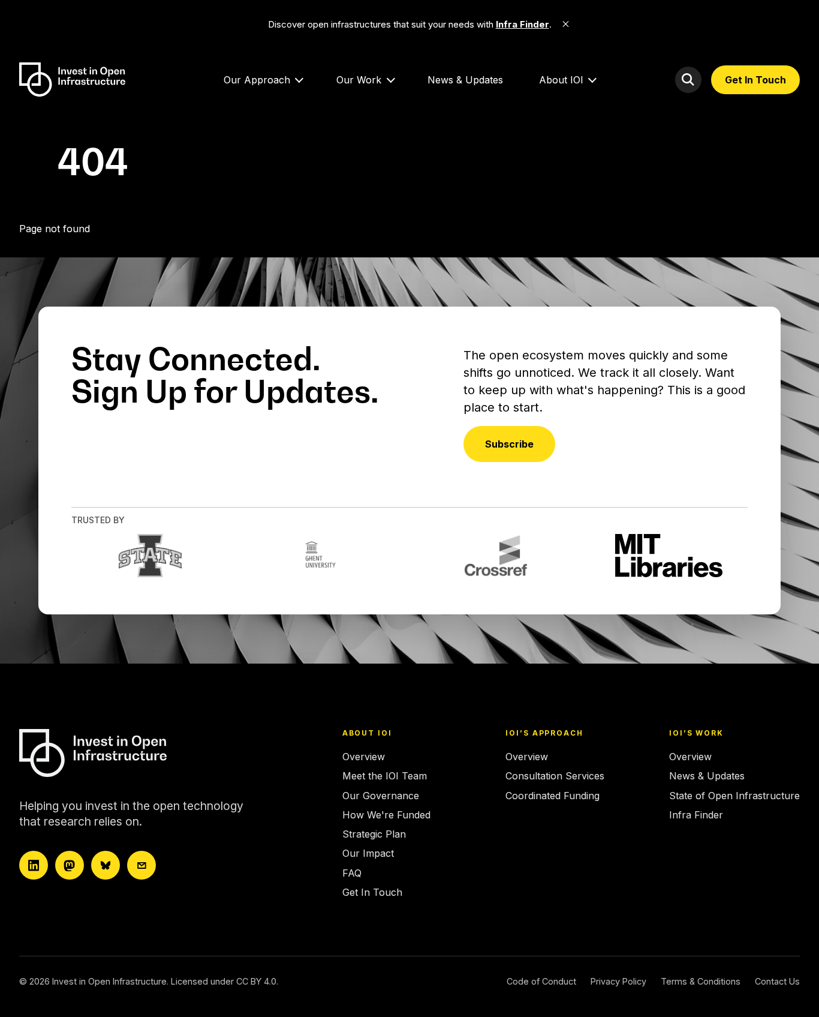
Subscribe (509, 444)
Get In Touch (755, 80)
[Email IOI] (141, 865)
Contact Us (777, 981)
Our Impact (368, 853)
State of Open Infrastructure (734, 796)
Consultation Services (554, 776)
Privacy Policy (618, 981)
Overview (363, 757)
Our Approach (257, 80)
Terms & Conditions (700, 981)
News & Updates (465, 80)
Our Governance (380, 796)
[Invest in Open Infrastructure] (124, 753)
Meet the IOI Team (384, 776)
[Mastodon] (69, 865)
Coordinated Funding (552, 796)
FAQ (352, 873)
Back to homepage (62, 251)
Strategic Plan (374, 834)
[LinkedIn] (33, 865)
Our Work (358, 80)
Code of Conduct (541, 981)
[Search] (688, 80)
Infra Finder (696, 815)
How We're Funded (386, 815)
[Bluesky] (105, 865)
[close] (566, 24)
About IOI (561, 80)
